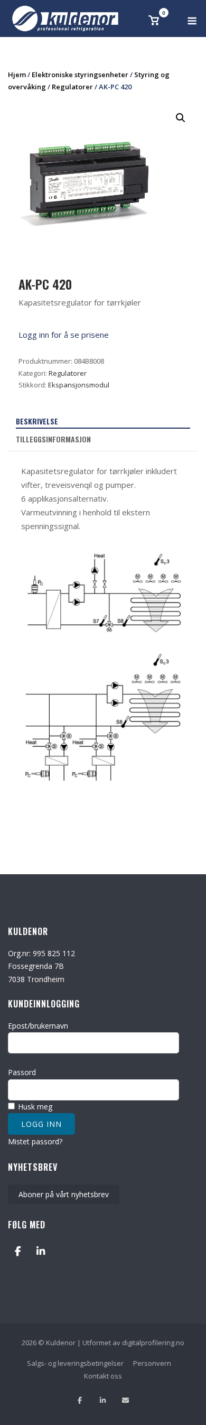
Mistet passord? (35, 1141)
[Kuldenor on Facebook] (17, 1251)
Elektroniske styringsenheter (80, 74)
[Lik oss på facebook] (80, 1400)
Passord (22, 1072)
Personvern (152, 1363)
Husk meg (34, 1107)
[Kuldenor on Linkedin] (40, 1251)
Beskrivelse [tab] (37, 421)
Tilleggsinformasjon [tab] (53, 439)
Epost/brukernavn (38, 1026)
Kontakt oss (103, 1376)
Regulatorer (72, 86)
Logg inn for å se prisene (63, 334)
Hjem (17, 74)
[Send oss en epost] (125, 1400)
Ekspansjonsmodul (78, 385)
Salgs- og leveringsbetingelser (75, 1363)
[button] (180, 117)
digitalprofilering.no (153, 1342)
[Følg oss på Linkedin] (102, 1400)
